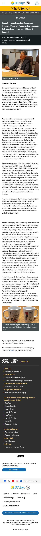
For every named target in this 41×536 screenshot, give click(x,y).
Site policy (16, 493)
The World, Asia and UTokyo (14, 386)
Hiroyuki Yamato (10, 412)
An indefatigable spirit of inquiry (15, 392)
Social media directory (31, 481)
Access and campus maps (11, 505)
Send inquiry (15, 469)
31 (12, 350)
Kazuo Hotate (9, 409)
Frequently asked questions (12, 501)
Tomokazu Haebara (11, 424)
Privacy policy (26, 493)
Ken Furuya (9, 415)
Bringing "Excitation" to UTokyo (15, 378)
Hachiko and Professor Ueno (14, 447)
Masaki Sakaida (10, 406)
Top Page (8, 403)
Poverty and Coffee (11, 432)
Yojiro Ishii (8, 421)
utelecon (20, 497)
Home (3, 12)
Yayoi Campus (10, 441)
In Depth (15, 12)
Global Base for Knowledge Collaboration (18, 381)
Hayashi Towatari (11, 418)
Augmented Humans (12, 435)
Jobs (35, 493)
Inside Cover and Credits (13, 372)
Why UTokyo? (8, 12)
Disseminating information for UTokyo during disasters (20, 512)
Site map (6, 493)
